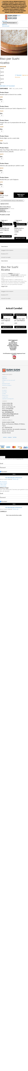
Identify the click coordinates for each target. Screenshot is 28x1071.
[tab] (14, 246)
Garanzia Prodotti (6, 383)
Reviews (4, 254)
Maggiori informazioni (7, 250)
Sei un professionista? (10, 23)
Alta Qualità (13, 348)
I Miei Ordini (3, 485)
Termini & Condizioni (6, 385)
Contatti (4, 393)
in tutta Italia (13, 347)
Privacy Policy (5, 395)
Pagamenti (4, 378)
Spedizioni (4, 377)
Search (18, 15)
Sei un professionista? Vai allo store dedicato (12, 200)
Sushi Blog (4, 392)
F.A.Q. (3, 382)
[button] (14, 223)
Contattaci (3, 486)
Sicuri (13, 341)
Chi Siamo (4, 390)
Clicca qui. (15, 479)
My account (3, 481)
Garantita (13, 349)
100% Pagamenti (12, 340)
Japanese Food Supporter (8, 398)
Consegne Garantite (13, 345)
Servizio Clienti (13, 343)
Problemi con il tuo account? (8, 380)
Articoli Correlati (5, 257)
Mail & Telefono (13, 344)
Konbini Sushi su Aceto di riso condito (19, 230)
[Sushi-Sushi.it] (11, 17)
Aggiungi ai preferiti (4, 203)
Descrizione (4, 246)
